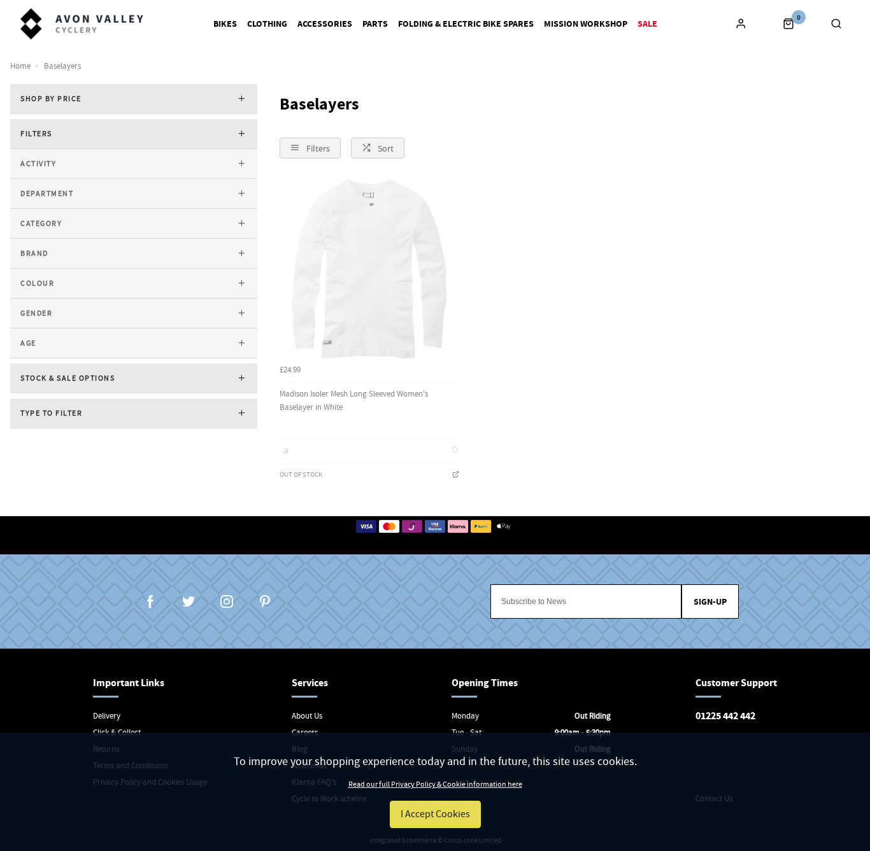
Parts (375, 24)
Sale (647, 24)
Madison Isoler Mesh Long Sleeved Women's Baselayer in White (354, 400)
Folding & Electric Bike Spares (466, 24)
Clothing (267, 24)
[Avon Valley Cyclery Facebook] (150, 601)
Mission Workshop (585, 24)
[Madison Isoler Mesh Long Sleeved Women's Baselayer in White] (369, 268)
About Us (307, 715)
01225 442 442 (725, 715)
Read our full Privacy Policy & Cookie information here (435, 784)
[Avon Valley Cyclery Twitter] (189, 601)
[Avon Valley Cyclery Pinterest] (265, 601)
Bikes (225, 24)
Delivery (106, 715)
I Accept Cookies (435, 814)
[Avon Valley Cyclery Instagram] (227, 601)
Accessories (324, 24)
